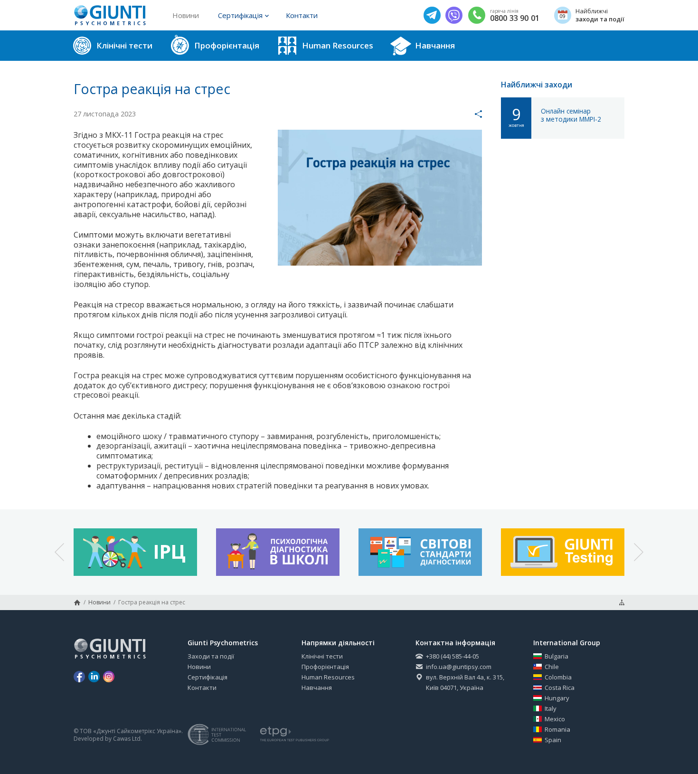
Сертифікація (240, 15)
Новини (185, 15)
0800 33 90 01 (514, 18)
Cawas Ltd (127, 739)
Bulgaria (556, 656)
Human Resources (328, 677)
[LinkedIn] (94, 676)
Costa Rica (560, 687)
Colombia (558, 677)
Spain (553, 740)
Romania (557, 729)
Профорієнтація (325, 666)
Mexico (555, 719)
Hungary (557, 698)
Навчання (317, 687)
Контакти (302, 15)
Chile (552, 666)
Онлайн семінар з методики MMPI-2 (571, 115)
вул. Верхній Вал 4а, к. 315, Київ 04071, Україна (465, 682)
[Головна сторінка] (77, 602)
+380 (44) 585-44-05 (452, 656)
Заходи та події (211, 656)
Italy (551, 708)
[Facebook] (79, 676)
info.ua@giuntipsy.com (458, 666)
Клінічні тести (322, 656)
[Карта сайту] (621, 602)
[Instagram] (108, 676)
